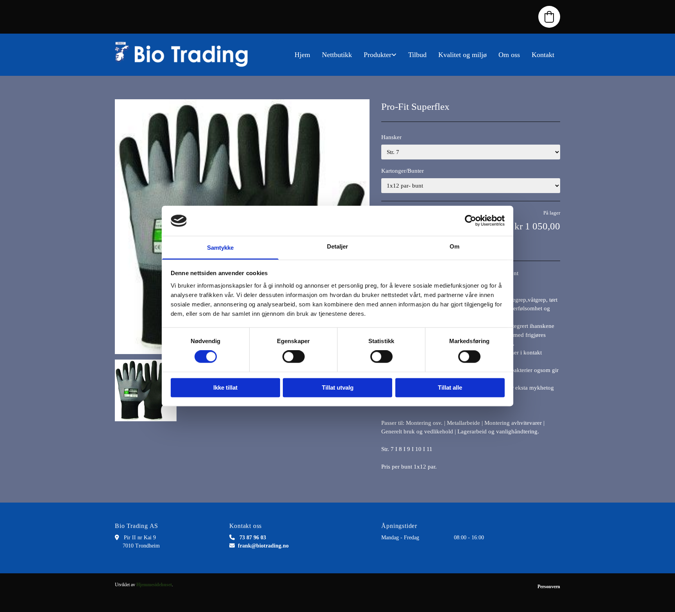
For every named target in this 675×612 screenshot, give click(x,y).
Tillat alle (450, 387)
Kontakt (543, 55)
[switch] (293, 357)
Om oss (509, 55)
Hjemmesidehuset (154, 584)
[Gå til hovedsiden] (185, 54)
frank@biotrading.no (263, 546)
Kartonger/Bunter (402, 171)
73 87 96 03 (252, 537)
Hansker (391, 137)
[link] (380, 55)
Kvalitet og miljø (462, 55)
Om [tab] (454, 246)
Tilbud (417, 55)
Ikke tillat (225, 387)
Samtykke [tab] (220, 247)
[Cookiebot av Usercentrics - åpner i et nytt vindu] (470, 221)
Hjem (302, 55)
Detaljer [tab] (337, 246)
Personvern (549, 586)
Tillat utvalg (338, 387)
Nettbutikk (337, 55)
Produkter (377, 55)
